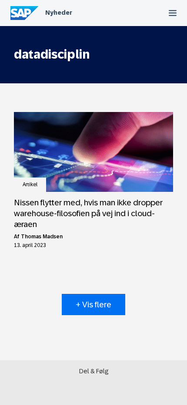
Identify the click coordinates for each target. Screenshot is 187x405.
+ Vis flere (93, 304)
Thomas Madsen (42, 237)
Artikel (30, 184)
